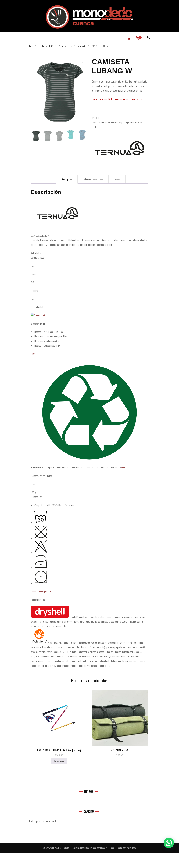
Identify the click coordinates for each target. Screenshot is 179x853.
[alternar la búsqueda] (148, 37)
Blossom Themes (107, 848)
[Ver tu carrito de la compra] (137, 38)
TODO (94, 127)
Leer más (59, 761)
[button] (169, 843)
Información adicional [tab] (93, 179)
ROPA (140, 122)
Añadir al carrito (120, 716)
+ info (33, 354)
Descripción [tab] (66, 179)
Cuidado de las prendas (41, 591)
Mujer (127, 122)
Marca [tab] (117, 179)
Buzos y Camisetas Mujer (113, 122)
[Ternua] (120, 148)
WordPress (131, 848)
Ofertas (133, 122)
